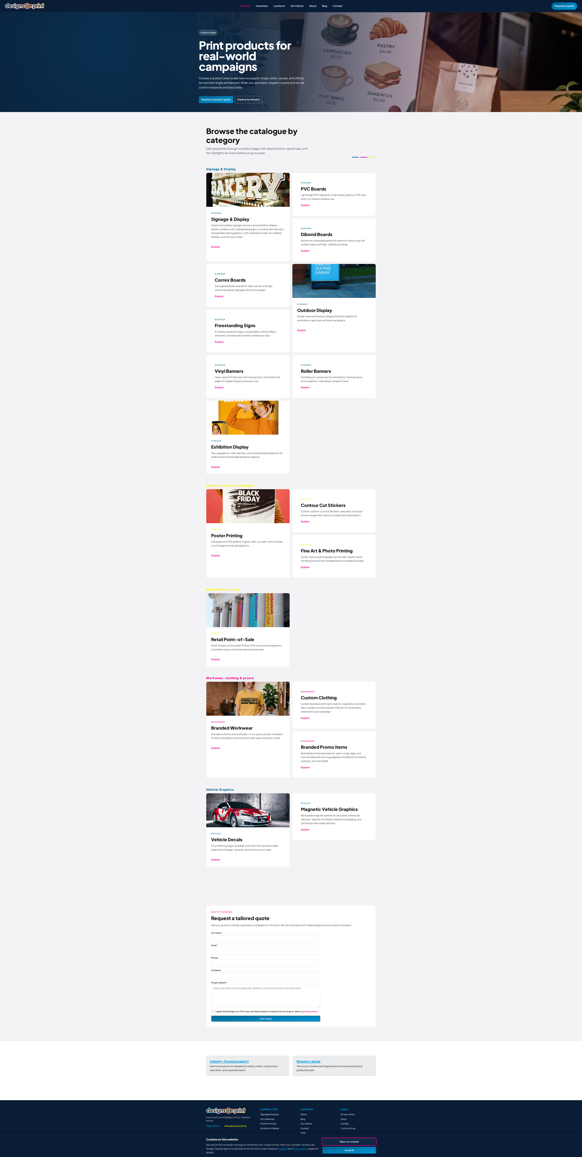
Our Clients (297, 6)
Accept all (349, 1150)
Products (244, 6)
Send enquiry (265, 1019)
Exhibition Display (269, 1128)
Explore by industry (248, 99)
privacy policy (310, 1011)
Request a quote (564, 6)
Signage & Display (269, 1114)
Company (216, 970)
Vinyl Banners (267, 1119)
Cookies (282, 1148)
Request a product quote (216, 99)
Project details (219, 982)
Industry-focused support (229, 1061)
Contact (338, 6)
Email (214, 945)
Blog (324, 6)
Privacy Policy (300, 1148)
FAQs (303, 1132)
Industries (262, 6)
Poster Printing (268, 1123)
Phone (214, 957)
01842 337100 (213, 1126)
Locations (279, 6)
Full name (216, 932)
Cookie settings (348, 1128)
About (312, 6)
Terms (344, 1119)
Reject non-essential (349, 1142)
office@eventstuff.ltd (235, 1126)
